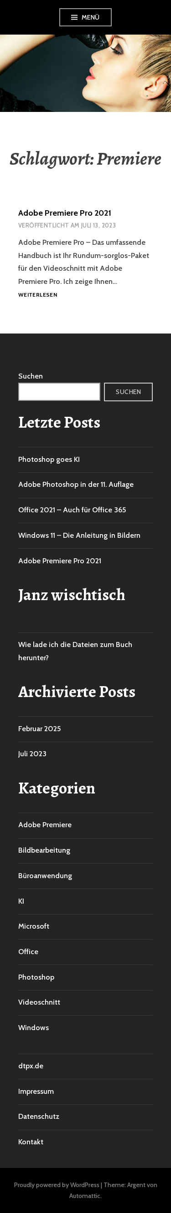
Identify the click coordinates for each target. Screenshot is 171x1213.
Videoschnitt (39, 1002)
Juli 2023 (32, 753)
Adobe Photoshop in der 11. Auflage (76, 484)
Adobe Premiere (45, 824)
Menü (91, 17)
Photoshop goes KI (49, 459)
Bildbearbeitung (44, 850)
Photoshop (36, 977)
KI (21, 901)
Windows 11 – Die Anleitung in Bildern (79, 535)
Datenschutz (38, 1116)
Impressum (36, 1091)
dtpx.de (30, 1065)
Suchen (30, 376)
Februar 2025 (39, 728)
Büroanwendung (45, 875)
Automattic (84, 1196)
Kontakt (30, 1141)
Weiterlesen (37, 295)
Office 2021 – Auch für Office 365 (72, 509)
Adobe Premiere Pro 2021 (64, 213)
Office (28, 951)
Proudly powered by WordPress (56, 1185)
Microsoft (33, 926)
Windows (33, 1027)
